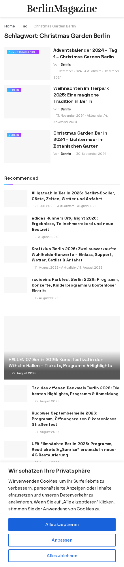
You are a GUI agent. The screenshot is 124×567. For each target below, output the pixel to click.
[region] (62, 514)
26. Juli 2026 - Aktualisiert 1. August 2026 (65, 206)
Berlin (14, 90)
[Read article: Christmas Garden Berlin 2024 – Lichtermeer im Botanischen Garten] (27, 146)
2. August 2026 (46, 237)
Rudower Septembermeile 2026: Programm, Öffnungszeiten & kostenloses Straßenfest (74, 418)
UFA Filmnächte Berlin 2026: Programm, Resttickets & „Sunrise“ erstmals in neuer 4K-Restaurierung (74, 449)
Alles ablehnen (62, 555)
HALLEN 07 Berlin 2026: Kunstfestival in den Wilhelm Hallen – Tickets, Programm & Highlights (60, 362)
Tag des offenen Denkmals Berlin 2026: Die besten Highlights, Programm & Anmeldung (75, 390)
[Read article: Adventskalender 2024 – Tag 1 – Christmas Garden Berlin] (27, 63)
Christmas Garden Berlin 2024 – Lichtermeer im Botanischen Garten (80, 139)
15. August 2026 (46, 298)
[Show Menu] (6, 8)
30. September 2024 (91, 154)
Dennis (66, 64)
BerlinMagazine (62, 9)
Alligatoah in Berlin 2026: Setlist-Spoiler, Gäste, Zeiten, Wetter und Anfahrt (73, 195)
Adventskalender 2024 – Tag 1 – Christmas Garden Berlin (85, 53)
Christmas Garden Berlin (54, 26)
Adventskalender (23, 52)
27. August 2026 (23, 373)
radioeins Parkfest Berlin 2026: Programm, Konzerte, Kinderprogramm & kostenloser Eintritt (75, 285)
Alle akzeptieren (62, 524)
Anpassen (62, 540)
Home (9, 26)
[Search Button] (117, 8)
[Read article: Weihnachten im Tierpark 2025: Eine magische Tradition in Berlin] (27, 101)
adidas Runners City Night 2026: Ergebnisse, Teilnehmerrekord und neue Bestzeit (72, 223)
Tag (24, 26)
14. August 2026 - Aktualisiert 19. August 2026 (68, 267)
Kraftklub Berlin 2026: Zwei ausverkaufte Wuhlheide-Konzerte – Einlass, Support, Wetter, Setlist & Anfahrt (74, 254)
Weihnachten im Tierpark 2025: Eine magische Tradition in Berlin (81, 94)
